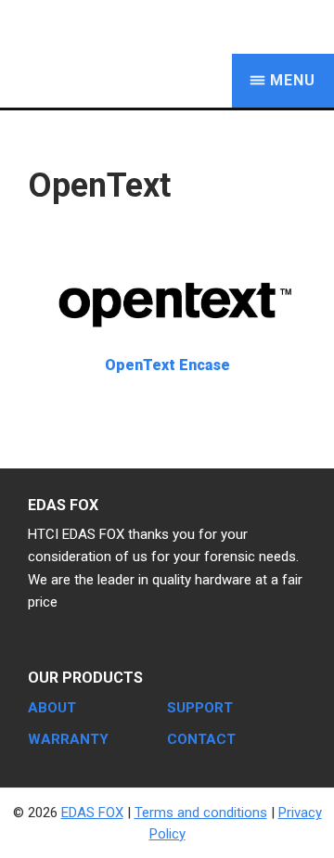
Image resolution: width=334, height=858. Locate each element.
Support (200, 707)
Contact (201, 739)
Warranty (68, 739)
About (52, 707)
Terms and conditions (201, 812)
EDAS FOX (130, 27)
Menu (292, 80)
